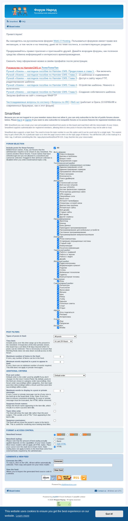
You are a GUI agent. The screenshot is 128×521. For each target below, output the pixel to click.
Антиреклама (65, 317)
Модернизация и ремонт (70, 265)
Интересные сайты (68, 208)
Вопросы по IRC (60, 102)
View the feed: (12, 469)
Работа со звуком (67, 254)
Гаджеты (63, 275)
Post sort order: (13, 375)
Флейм (62, 328)
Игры (62, 281)
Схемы (63, 270)
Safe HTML (61, 444)
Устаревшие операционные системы (75, 241)
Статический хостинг (69, 183)
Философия (65, 290)
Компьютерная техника (69, 277)
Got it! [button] (109, 513)
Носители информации (69, 248)
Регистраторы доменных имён (73, 192)
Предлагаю (64, 323)
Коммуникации (66, 246)
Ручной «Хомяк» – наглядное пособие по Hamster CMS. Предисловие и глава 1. (50, 71)
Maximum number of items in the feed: (23, 356)
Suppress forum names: (17, 404)
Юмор (62, 297)
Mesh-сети (64, 199)
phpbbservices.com (69, 484)
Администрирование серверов (73, 169)
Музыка (63, 292)
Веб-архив (64, 214)
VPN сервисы (65, 194)
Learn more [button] (22, 515)
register (28, 120)
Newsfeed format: (14, 434)
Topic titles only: (13, 411)
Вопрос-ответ (65, 159)
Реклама (63, 314)
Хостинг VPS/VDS (67, 187)
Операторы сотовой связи (71, 203)
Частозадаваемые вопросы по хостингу (28, 102)
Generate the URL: (14, 461)
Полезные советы (67, 303)
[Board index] (20, 11)
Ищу (62, 321)
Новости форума (67, 154)
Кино (62, 294)
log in (19, 120)
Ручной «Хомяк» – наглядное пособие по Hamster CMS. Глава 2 (41, 75)
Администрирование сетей (71, 167)
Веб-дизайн (64, 210)
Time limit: (11, 341)
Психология (65, 288)
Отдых (62, 308)
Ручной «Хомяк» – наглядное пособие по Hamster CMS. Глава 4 (41, 85)
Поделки (63, 268)
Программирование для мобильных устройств (79, 230)
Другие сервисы (66, 217)
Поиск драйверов (67, 178)
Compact (60, 439)
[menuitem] (12, 22)
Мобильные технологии (70, 272)
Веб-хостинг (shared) (69, 185)
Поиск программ (67, 174)
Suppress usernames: (16, 420)
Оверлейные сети (67, 196)
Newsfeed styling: (14, 439)
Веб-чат (75, 102)
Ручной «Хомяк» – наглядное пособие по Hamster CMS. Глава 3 (41, 78)
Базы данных (65, 225)
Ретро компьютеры (68, 239)
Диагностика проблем (69, 205)
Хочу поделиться (67, 312)
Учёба (62, 299)
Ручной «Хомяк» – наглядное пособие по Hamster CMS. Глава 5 (41, 92)
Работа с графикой (68, 252)
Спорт (62, 306)
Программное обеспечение (71, 172)
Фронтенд (64, 221)
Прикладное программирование (73, 228)
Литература (65, 285)
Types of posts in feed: (16, 336)
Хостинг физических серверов (73, 189)
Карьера (63, 301)
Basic (58, 441)
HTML (59, 446)
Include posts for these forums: (20, 148)
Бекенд (63, 223)
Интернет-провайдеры (69, 201)
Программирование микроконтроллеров (77, 235)
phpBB (55, 497)
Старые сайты (66, 212)
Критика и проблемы (68, 156)
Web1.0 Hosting (62, 41)
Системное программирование (73, 232)
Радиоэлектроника (67, 263)
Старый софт (65, 243)
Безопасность (66, 176)
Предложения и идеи (68, 161)
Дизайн (63, 259)
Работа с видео (66, 257)
